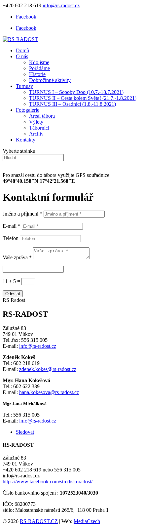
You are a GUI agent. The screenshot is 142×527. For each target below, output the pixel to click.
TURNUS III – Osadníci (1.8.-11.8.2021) (72, 104)
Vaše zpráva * (17, 257)
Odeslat (12, 293)
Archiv (36, 134)
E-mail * (11, 226)
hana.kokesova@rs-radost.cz (49, 392)
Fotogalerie (27, 110)
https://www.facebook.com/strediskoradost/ (47, 481)
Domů (22, 50)
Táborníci (39, 128)
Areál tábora (42, 116)
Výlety (36, 122)
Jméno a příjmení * (22, 214)
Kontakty (25, 139)
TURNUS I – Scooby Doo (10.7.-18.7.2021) (76, 92)
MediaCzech (87, 521)
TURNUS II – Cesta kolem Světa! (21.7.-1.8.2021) (82, 98)
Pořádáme (39, 68)
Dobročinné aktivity (50, 80)
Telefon (10, 238)
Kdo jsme (39, 62)
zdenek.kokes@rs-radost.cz (47, 369)
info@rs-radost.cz (37, 346)
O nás (22, 56)
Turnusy (24, 86)
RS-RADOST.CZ (39, 521)
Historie (37, 74)
